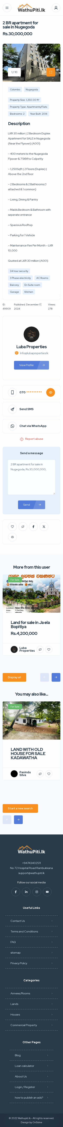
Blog (18, 1055)
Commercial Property (23, 1025)
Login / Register (25, 1087)
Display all (14, 677)
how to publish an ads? (29, 1097)
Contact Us (17, 921)
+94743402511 (31, 863)
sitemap (15, 952)
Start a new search (20, 808)
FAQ (13, 942)
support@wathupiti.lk (31, 873)
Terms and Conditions (24, 931)
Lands (14, 1004)
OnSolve (37, 1122)
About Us (21, 1076)
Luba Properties (31, 347)
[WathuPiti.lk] (31, 8)
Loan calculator (24, 1066)
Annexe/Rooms (20, 993)
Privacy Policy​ (18, 963)
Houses (15, 1014)
